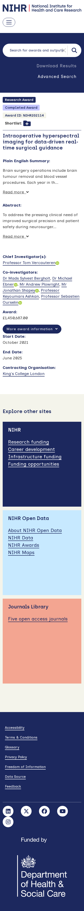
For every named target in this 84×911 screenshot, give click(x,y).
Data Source (15, 776)
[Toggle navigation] (9, 22)
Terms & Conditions (21, 737)
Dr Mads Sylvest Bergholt (26, 278)
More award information (30, 329)
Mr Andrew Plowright (39, 284)
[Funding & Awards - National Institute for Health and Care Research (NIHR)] (42, 8)
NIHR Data (20, 538)
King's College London (24, 373)
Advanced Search (57, 76)
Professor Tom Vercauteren (29, 262)
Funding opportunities (33, 464)
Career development (31, 449)
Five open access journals (38, 619)
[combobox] (42, 50)
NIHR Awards (23, 545)
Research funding (28, 442)
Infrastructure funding (35, 457)
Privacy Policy (16, 757)
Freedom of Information (25, 767)
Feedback (13, 786)
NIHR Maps (21, 552)
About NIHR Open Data (35, 530)
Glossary (12, 747)
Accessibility (14, 727)
